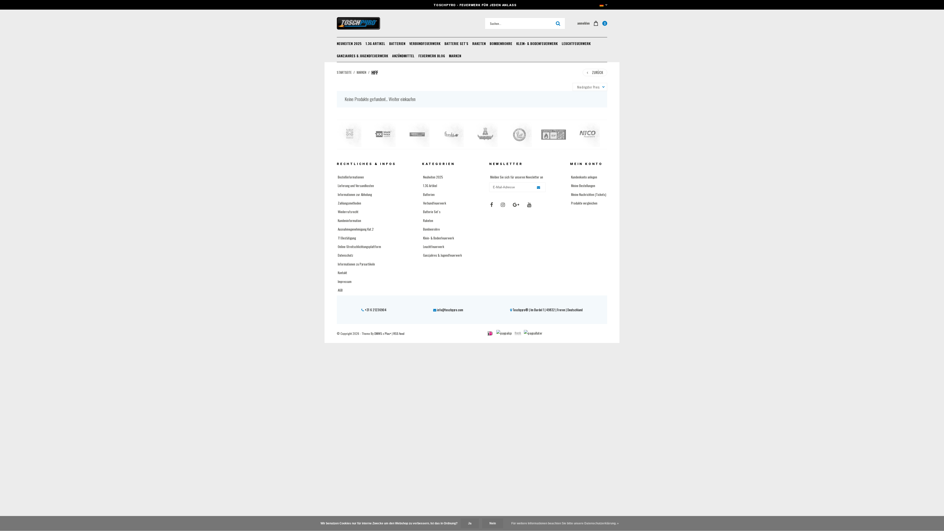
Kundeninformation (349, 220)
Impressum (345, 281)
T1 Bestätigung (347, 238)
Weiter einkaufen (402, 99)
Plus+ (388, 333)
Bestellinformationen (351, 177)
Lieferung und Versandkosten (356, 185)
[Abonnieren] (538, 187)
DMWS (378, 333)
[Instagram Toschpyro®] (503, 204)
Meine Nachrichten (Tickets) (588, 194)
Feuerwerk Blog (431, 55)
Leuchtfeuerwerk (576, 43)
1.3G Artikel (375, 43)
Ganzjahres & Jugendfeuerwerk (362, 55)
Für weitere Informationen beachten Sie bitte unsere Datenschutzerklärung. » (565, 523)
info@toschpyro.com (450, 309)
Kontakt (342, 272)
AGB (340, 290)
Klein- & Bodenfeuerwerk (537, 43)
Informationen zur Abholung (355, 194)
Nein (492, 523)
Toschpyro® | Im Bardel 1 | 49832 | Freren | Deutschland (547, 309)
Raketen (479, 43)
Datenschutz (345, 255)
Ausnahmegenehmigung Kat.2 (356, 229)
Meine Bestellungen (583, 185)
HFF (374, 72)
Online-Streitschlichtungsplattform (359, 246)
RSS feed (398, 333)
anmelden (583, 23)
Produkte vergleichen (584, 203)
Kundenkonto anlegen (584, 177)
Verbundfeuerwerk (425, 43)
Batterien (397, 43)
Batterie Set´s (456, 43)
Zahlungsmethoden (349, 203)
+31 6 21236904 (375, 309)
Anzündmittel (403, 55)
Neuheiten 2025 (349, 43)
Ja (470, 523)
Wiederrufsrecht (348, 211)
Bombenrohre (501, 43)
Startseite (344, 72)
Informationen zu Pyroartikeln (356, 264)
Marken (455, 55)
